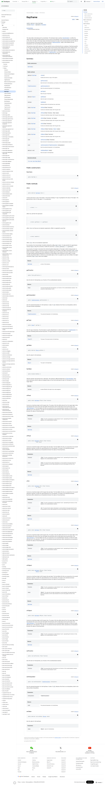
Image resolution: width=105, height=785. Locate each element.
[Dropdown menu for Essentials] (18, 1)
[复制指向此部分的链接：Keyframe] (33, 172)
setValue (43, 150)
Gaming (34, 760)
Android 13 (63, 767)
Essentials (15, 1)
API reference (5, 6)
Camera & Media (35, 765)
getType (43, 91)
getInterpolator (45, 86)
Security (19, 764)
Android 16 (63, 762)
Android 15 (63, 764)
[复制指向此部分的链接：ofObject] (33, 565)
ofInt (42, 118)
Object (32, 24)
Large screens (49, 760)
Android (19, 760)
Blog (53, 1)
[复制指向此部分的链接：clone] (31, 188)
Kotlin (73, 19)
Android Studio (96, 1)
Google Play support (94, 764)
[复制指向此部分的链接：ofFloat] (32, 395)
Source (19, 765)
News (19, 767)
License (23, 782)
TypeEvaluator (52, 52)
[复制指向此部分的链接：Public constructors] (41, 168)
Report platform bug (94, 760)
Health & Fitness (35, 764)
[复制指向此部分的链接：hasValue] (33, 369)
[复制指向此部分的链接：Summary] (34, 59)
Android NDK (78, 769)
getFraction (43, 80)
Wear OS (48, 762)
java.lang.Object (30, 28)
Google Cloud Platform (52, 776)
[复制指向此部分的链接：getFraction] (34, 270)
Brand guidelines (29, 782)
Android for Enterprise (22, 762)
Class (29, 91)
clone (42, 75)
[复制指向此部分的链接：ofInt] (30, 481)
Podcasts (19, 771)
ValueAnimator (66, 38)
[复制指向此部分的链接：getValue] (33, 345)
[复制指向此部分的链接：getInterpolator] (36, 295)
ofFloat (42, 107)
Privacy (33, 767)
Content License (58, 737)
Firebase (44, 776)
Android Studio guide (80, 761)
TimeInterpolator (56, 42)
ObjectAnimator (70, 378)
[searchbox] (8, 11)
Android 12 (63, 769)
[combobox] (73, 1)
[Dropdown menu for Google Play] (47, 1)
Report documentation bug (95, 762)
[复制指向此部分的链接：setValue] (32, 711)
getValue (43, 96)
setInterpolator (44, 145)
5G (33, 769)
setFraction (43, 139)
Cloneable (43, 24)
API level (2, 23)
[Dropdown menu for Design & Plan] (29, 1)
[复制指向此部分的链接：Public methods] (38, 184)
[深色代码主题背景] (77, 175)
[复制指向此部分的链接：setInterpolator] (36, 677)
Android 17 (63, 760)
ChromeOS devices (50, 764)
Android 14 (63, 765)
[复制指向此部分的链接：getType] (32, 320)
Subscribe (90, 782)
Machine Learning (35, 762)
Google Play (43, 1)
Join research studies (94, 765)
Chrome (38, 776)
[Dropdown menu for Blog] (55, 1)
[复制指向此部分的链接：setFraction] (34, 651)
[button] (8, 22)
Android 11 (63, 771)
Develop (34, 1)
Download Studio (79, 767)
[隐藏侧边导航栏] (14, 783)
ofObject (43, 129)
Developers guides (79, 763)
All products (62, 776)
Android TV (49, 767)
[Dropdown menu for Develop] (37, 1)
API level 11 (76, 16)
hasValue (43, 102)
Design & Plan (25, 1)
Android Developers (30, 12)
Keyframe (30, 66)
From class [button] (34, 161)
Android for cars (50, 765)
